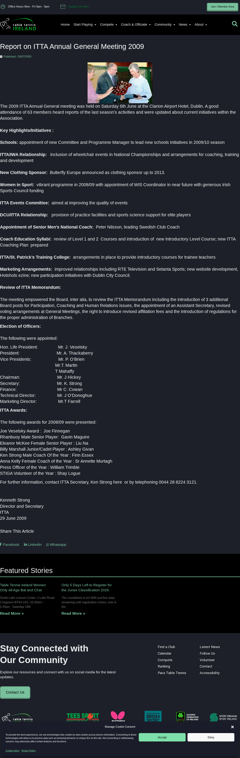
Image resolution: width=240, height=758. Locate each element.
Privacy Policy (28, 750)
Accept (162, 737)
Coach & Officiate (134, 24)
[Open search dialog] (234, 24)
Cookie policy (13, 750)
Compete (107, 24)
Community (163, 24)
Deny (211, 737)
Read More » (12, 613)
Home (65, 24)
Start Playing (83, 24)
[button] (232, 727)
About (199, 24)
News (183, 24)
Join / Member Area (222, 6)
